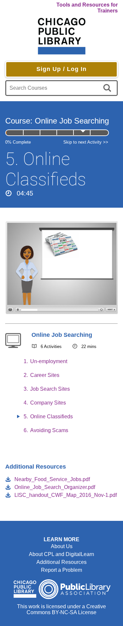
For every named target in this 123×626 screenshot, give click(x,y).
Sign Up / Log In (61, 69)
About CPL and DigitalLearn (61, 554)
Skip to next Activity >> (85, 142)
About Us (61, 546)
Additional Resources (61, 562)
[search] (108, 88)
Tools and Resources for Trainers (87, 7)
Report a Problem (61, 570)
